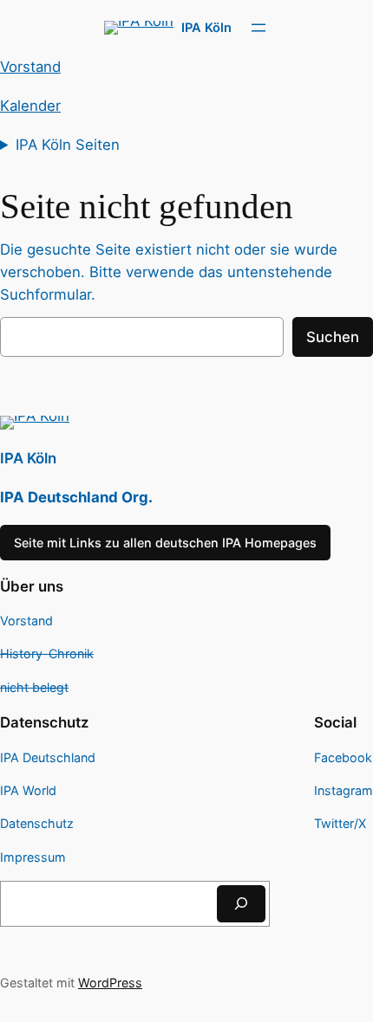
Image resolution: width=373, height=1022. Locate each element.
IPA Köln (206, 28)
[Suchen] (241, 903)
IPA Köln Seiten (68, 144)
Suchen (332, 337)
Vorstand (30, 66)
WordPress (110, 982)
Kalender (30, 105)
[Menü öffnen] (258, 27)
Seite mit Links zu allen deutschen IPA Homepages (165, 542)
